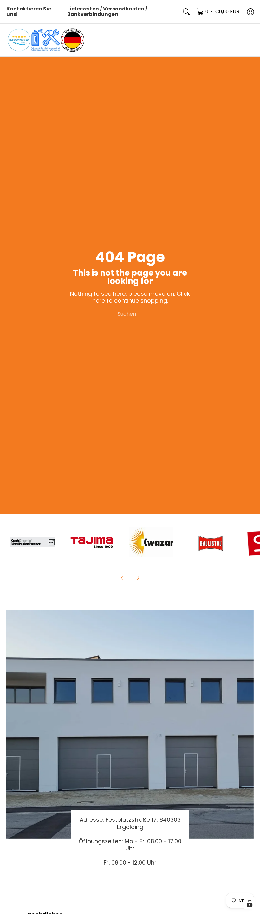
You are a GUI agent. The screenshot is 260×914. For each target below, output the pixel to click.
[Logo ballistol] (210, 542)
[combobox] (130, 314)
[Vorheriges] (122, 578)
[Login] (250, 11)
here (98, 301)
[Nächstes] (138, 578)
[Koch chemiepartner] (32, 542)
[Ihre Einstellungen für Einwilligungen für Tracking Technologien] (249, 903)
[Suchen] (186, 11)
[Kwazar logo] (151, 542)
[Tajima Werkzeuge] (92, 542)
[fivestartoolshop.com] (46, 40)
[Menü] (249, 40)
